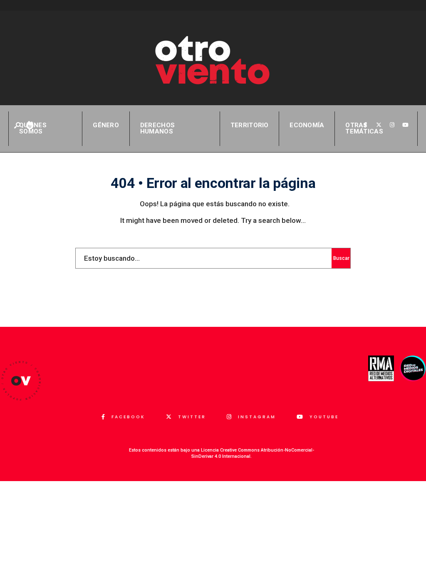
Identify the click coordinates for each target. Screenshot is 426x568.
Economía (307, 125)
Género (106, 125)
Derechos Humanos (157, 128)
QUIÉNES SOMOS (33, 128)
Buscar (341, 258)
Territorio (249, 125)
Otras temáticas (364, 128)
